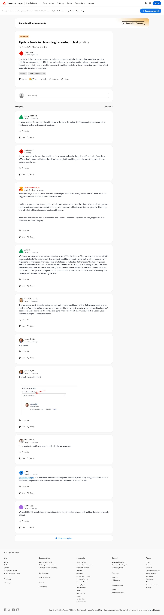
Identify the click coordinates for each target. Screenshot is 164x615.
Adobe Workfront (28, 11)
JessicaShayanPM (30, 187)
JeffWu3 (27, 250)
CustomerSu (28, 52)
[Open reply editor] (64, 95)
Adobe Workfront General (42, 11)
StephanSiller (29, 440)
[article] (63, 127)
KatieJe (26, 471)
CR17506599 (28, 506)
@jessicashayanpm (26, 477)
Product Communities (14, 11)
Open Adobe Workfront (134, 23)
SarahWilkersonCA (31, 299)
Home (3, 11)
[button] (150, 11)
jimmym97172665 (30, 116)
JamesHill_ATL (29, 339)
